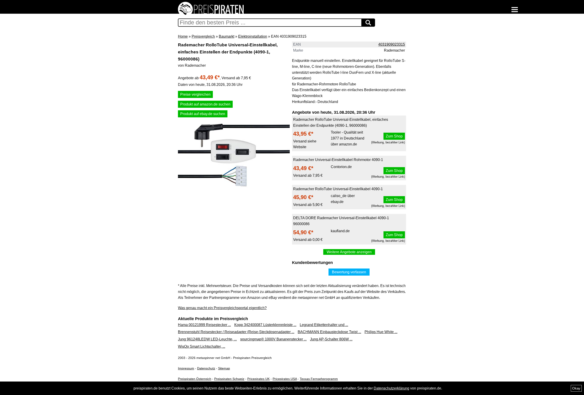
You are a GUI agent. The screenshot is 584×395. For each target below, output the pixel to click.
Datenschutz (206, 368)
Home (183, 36)
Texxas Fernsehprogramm (319, 379)
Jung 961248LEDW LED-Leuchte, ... (207, 339)
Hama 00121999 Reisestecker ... (204, 325)
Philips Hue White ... (381, 332)
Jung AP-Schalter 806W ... (331, 339)
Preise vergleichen (195, 94)
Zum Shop (394, 136)
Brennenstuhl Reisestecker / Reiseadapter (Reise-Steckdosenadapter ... (236, 332)
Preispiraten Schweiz (229, 379)
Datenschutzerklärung (391, 388)
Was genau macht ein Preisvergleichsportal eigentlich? (222, 308)
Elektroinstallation (252, 36)
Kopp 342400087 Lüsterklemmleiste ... (265, 325)
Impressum (186, 368)
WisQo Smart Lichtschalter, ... (201, 346)
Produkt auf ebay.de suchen (202, 114)
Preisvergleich (203, 36)
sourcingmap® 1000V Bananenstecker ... (273, 339)
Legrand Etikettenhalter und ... (324, 325)
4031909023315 (391, 44)
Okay (576, 388)
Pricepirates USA (285, 379)
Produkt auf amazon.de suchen (205, 104)
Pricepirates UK (258, 379)
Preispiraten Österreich (194, 379)
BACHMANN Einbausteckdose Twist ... (329, 332)
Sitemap (224, 368)
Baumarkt (226, 36)
